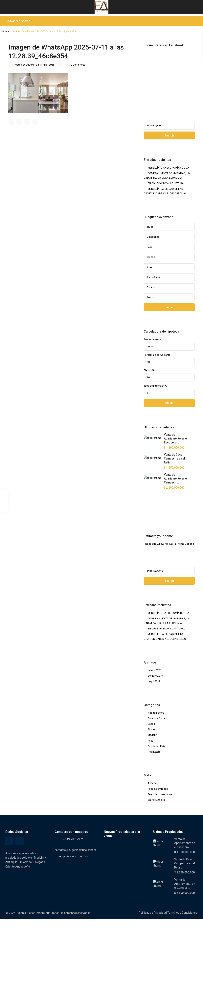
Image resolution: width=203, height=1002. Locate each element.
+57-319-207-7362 (71, 839)
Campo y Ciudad (157, 718)
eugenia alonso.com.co (73, 856)
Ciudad (151, 257)
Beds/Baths (153, 277)
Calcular (169, 403)
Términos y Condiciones (182, 912)
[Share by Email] (35, 122)
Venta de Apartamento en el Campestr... (176, 478)
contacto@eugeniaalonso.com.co (76, 849)
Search (169, 135)
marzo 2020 (154, 670)
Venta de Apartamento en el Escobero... (176, 438)
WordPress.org (156, 799)
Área (149, 267)
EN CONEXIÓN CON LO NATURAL (166, 183)
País (149, 246)
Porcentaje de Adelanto (157, 354)
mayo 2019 (154, 681)
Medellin (152, 734)
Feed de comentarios (160, 794)
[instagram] (158, 512)
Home (5, 31)
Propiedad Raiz (156, 746)
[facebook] (148, 512)
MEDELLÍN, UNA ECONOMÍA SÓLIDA (168, 167)
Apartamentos (156, 712)
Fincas (151, 729)
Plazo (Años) (151, 370)
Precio (150, 297)
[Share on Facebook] (11, 122)
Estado (151, 287)
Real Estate (154, 751)
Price (150, 740)
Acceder (152, 783)
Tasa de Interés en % (155, 385)
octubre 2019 (155, 675)
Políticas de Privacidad (153, 912)
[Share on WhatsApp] (27, 122)
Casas (151, 723)
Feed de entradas (158, 788)
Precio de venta (152, 339)
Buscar (169, 307)
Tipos (150, 226)
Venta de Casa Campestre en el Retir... (174, 458)
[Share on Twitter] (19, 122)
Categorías (153, 236)
